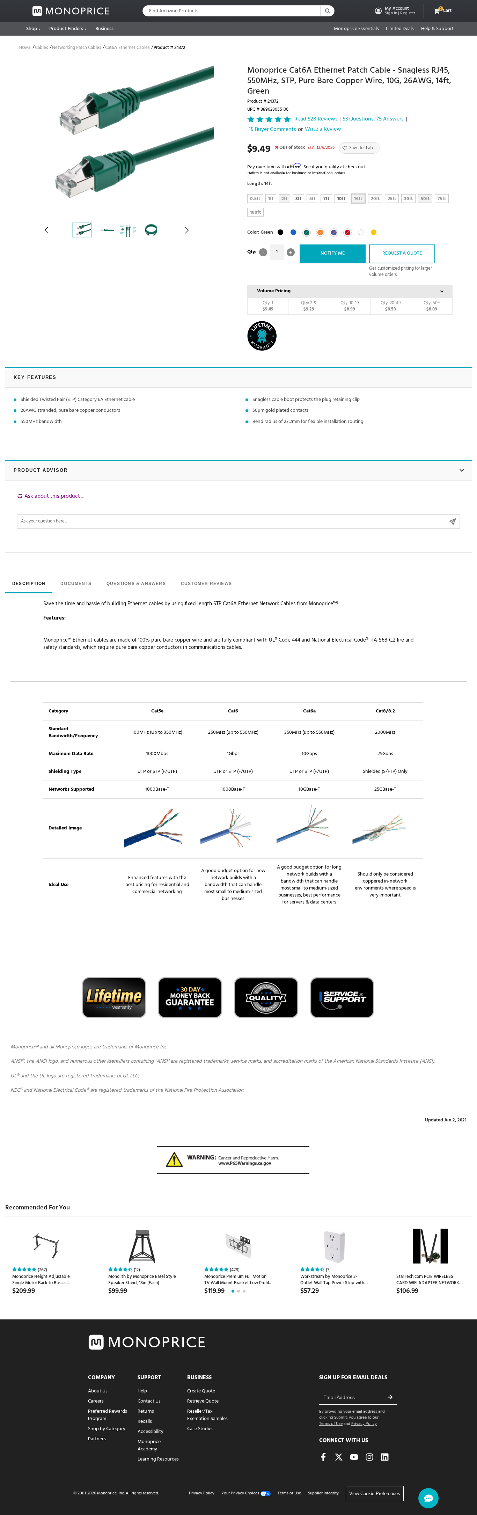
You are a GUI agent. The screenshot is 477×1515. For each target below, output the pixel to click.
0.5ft (255, 199)
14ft (358, 199)
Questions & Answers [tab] (136, 583)
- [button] (263, 252)
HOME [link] (25, 47)
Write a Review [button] (323, 129)
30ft (408, 199)
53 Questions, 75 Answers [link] (373, 119)
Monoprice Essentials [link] (356, 28)
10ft (341, 199)
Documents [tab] (75, 583)
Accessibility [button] (150, 1431)
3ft (298, 199)
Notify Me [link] (333, 253)
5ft (312, 199)
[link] (70, 11)
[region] (238, 510)
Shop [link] (31, 29)
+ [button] (291, 252)
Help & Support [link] (437, 28)
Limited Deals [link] (400, 28)
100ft (255, 212)
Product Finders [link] (66, 29)
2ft (284, 199)
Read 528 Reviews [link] (316, 119)
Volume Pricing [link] (274, 291)
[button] (394, 11)
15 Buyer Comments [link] (272, 129)
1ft (270, 199)
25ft (392, 199)
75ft (442, 199)
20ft (375, 199)
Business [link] (104, 29)
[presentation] (28, 584)
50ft (425, 199)
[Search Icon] (327, 11)
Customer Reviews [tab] (206, 583)
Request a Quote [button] (402, 253)
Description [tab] (28, 583)
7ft (326, 199)
